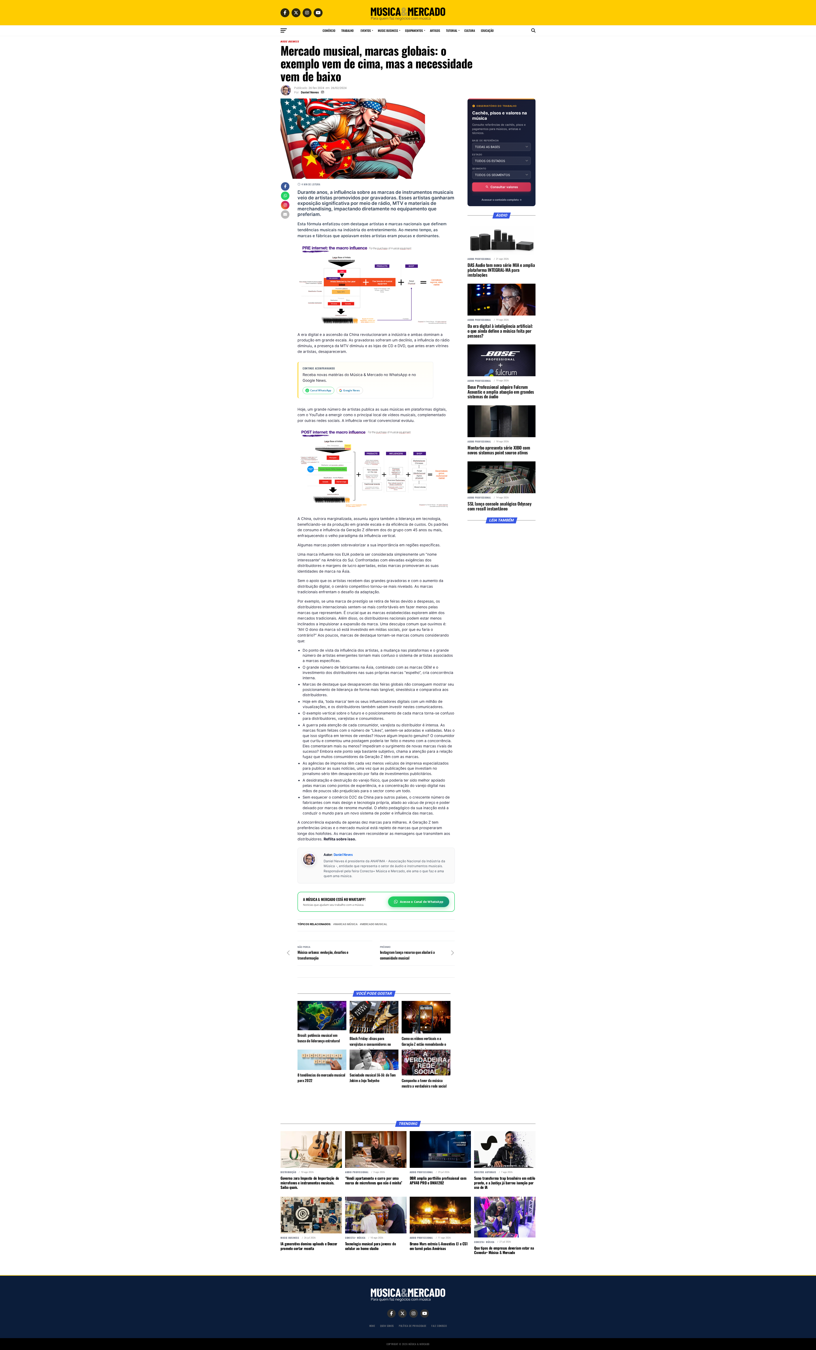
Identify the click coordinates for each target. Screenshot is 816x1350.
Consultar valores (504, 187)
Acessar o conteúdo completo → (502, 199)
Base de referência (485, 141)
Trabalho (347, 30)
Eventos (366, 30)
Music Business (388, 30)
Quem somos (387, 1325)
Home (372, 1325)
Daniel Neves (310, 92)
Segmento (479, 169)
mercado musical (374, 924)
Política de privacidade (412, 1325)
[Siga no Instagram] (285, 205)
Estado (477, 155)
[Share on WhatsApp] (285, 196)
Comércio (329, 30)
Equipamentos (414, 30)
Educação (487, 30)
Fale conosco (439, 1325)
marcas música (346, 924)
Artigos (435, 30)
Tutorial (451, 30)
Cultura (469, 30)
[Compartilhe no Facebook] (285, 187)
